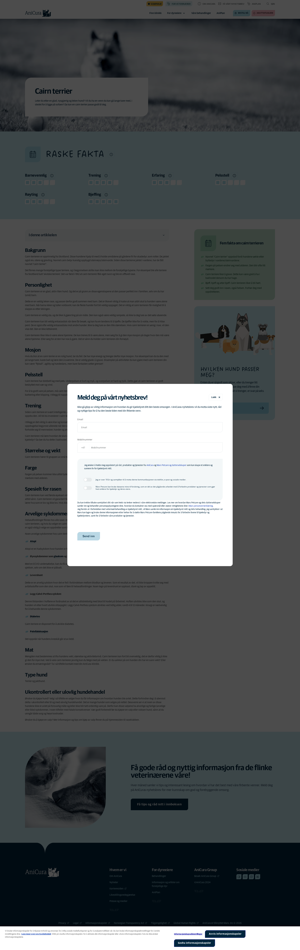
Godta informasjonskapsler (194, 943)
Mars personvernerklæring (201, 506)
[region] (150, 938)
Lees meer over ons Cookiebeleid (36, 934)
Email (80, 419)
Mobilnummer (84, 439)
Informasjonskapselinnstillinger (188, 934)
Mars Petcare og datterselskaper (171, 465)
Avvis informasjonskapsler (225, 934)
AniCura (150, 465)
